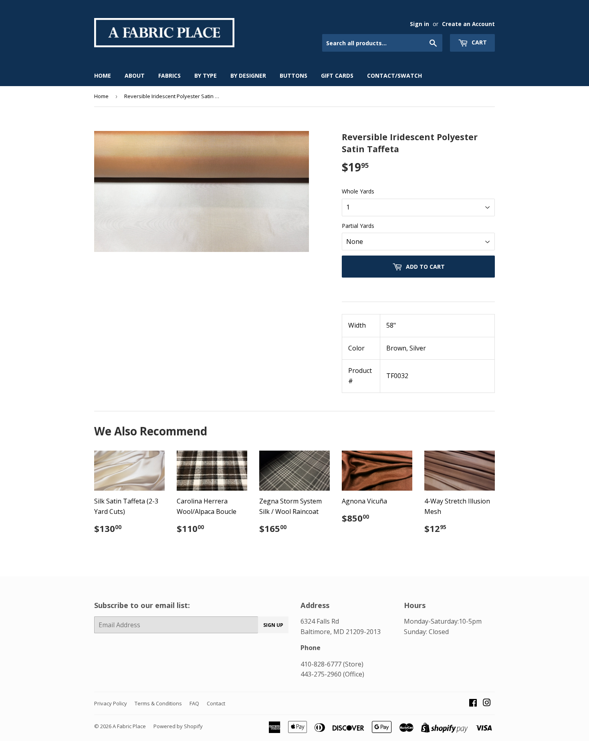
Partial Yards (358, 226)
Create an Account (468, 24)
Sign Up (273, 625)
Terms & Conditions (158, 703)
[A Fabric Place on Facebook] (473, 703)
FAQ (194, 703)
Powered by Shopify (178, 726)
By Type (205, 75)
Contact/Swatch (394, 75)
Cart (478, 42)
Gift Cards (337, 75)
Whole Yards (358, 191)
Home (102, 75)
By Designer (248, 75)
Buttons (293, 75)
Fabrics (169, 75)
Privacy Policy (110, 703)
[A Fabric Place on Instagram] (487, 703)
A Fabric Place (129, 726)
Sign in (419, 24)
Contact (216, 703)
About (135, 75)
